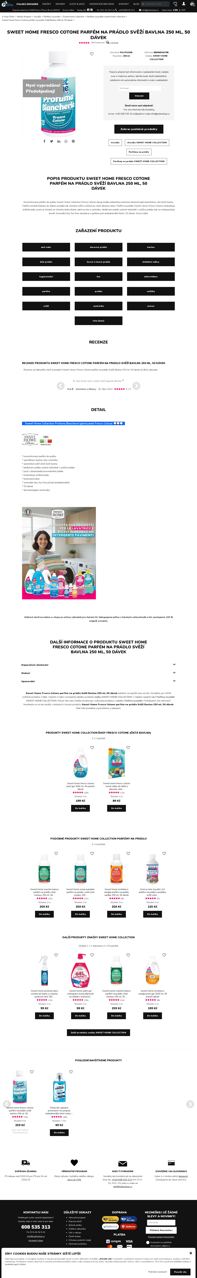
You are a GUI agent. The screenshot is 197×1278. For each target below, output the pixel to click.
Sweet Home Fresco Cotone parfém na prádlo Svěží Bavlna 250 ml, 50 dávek (37, 20)
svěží (46, 306)
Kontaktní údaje (36, 1240)
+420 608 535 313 (126, 10)
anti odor (46, 247)
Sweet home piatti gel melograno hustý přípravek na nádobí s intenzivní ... (80, 993)
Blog (136, 4)
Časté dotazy (75, 1236)
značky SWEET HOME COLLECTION (113, 697)
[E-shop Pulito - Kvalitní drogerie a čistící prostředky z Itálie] (7, 6)
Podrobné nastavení (157, 1271)
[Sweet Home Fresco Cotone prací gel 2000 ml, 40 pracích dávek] (80, 780)
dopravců (183, 1176)
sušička (151, 291)
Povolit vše (180, 1272)
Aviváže (37, 16)
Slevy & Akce (77, 4)
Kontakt (124, 4)
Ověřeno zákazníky (77, 1229)
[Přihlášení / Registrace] (183, 4)
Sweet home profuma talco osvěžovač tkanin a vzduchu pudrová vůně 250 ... (44, 993)
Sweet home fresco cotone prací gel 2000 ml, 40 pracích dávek (80, 786)
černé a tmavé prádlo (98, 262)
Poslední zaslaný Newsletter (161, 1237)
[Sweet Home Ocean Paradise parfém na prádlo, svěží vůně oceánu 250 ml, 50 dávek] (80, 885)
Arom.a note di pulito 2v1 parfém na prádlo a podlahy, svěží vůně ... (152, 892)
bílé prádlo (46, 262)
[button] (190, 1253)
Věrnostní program (77, 1217)
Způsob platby (75, 1225)
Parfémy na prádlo (52, 16)
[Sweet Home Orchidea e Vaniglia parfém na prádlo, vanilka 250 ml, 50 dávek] (116, 885)
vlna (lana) (98, 320)
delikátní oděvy (150, 262)
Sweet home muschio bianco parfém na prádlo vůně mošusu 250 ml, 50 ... (44, 892)
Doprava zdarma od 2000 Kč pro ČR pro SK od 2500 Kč (36, 10)
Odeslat (139, 96)
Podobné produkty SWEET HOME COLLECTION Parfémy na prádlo (98, 838)
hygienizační (46, 276)
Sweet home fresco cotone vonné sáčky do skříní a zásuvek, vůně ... (116, 786)
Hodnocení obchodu (101, 4)
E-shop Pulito (8, 16)
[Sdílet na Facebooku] (44, 142)
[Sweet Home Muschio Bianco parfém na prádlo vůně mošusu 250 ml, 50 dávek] (44, 885)
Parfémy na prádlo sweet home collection (106, 16)
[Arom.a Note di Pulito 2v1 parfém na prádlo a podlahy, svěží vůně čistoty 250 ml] (152, 885)
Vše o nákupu (75, 1232)
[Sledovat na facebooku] (88, 10)
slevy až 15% (74, 1179)
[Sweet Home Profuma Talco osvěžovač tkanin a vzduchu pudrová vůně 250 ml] (44, 987)
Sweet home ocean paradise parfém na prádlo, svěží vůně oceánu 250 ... (80, 892)
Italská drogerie (27, 4)
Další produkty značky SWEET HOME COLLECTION (98, 937)
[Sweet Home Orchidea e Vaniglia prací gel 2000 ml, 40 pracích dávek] (152, 987)
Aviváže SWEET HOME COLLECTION (147, 142)
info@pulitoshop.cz (150, 10)
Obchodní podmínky (78, 1244)
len (98, 276)
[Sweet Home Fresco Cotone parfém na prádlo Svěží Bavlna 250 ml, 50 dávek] (20, 1104)
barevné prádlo (98, 247)
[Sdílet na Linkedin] (59, 142)
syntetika (98, 306)
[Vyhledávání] (142, 4)
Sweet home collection (73, 16)
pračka (98, 291)
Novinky (60, 4)
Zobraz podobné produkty (139, 129)
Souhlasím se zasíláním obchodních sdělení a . (163, 1246)
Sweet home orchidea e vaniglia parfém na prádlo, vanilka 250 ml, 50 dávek (116, 892)
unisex (151, 306)
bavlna (150, 247)
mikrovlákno (151, 276)
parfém (46, 291)
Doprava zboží (75, 1221)
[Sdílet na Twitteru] (52, 142)
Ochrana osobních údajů (80, 1240)
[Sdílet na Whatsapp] (66, 142)
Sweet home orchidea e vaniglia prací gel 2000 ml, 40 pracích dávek (152, 993)
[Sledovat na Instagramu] (91, 10)
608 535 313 (35, 1227)
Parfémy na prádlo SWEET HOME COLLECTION (139, 161)
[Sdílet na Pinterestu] (73, 142)
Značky (46, 4)
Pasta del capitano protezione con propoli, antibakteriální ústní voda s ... (59, 1110)
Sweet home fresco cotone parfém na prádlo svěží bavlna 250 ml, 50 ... (19, 1110)
